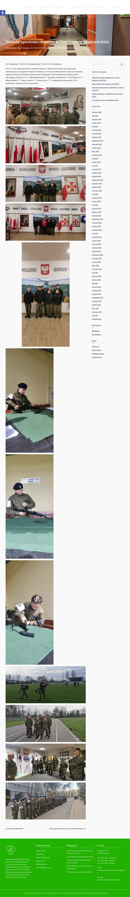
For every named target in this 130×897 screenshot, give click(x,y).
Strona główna (41, 851)
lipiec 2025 (95, 151)
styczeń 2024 (96, 208)
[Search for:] (108, 64)
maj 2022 (95, 273)
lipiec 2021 (95, 308)
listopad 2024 (96, 176)
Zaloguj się (95, 347)
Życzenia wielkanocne (15, 829)
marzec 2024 (96, 201)
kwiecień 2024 (96, 198)
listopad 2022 (96, 251)
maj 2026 (95, 116)
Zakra (94, 893)
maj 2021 (95, 315)
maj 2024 (95, 194)
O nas (108, 7)
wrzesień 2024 (97, 183)
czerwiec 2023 (97, 230)
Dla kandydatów (57, 7)
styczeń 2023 (96, 244)
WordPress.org (97, 357)
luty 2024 (95, 205)
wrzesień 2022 (97, 258)
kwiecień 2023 (96, 237)
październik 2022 (97, 255)
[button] (2, 12)
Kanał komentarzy (98, 354)
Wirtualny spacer (41, 864)
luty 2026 (95, 126)
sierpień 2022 (96, 262)
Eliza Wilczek (14, 64)
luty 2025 (95, 166)
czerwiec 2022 (97, 269)
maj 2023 (95, 233)
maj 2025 (95, 158)
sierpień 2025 (96, 148)
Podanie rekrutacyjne (43, 857)
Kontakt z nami (41, 861)
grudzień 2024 (96, 173)
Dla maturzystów (97, 7)
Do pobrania (117, 7)
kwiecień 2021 (96, 319)
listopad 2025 (96, 137)
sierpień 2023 (96, 226)
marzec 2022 (96, 280)
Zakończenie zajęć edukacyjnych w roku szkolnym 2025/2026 (105, 79)
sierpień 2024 (96, 187)
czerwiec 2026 (97, 112)
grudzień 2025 (96, 134)
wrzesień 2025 (97, 144)
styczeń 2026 (96, 130)
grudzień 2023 (96, 212)
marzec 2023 (96, 241)
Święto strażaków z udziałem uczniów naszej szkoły (107, 95)
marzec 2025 (96, 162)
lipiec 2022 (95, 265)
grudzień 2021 (96, 290)
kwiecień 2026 (96, 119)
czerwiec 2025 (97, 155)
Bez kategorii (57, 64)
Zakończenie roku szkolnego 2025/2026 (105, 84)
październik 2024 (97, 180)
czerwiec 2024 (97, 191)
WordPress (103, 893)
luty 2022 (95, 283)
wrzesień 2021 (97, 301)
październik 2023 (97, 219)
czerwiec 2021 (97, 312)
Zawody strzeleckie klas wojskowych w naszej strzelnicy (108, 89)
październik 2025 (97, 141)
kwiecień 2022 (96, 276)
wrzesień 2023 (97, 223)
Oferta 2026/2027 (42, 7)
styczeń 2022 (96, 287)
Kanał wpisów (96, 350)
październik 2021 (97, 298)
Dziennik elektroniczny (43, 867)
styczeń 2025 (96, 169)
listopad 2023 (96, 216)
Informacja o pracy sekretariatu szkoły (105, 100)
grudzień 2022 (96, 248)
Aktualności (28, 7)
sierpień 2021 (96, 305)
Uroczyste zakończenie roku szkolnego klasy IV (66, 829)
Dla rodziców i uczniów (77, 7)
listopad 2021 (96, 294)
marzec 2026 (96, 123)
